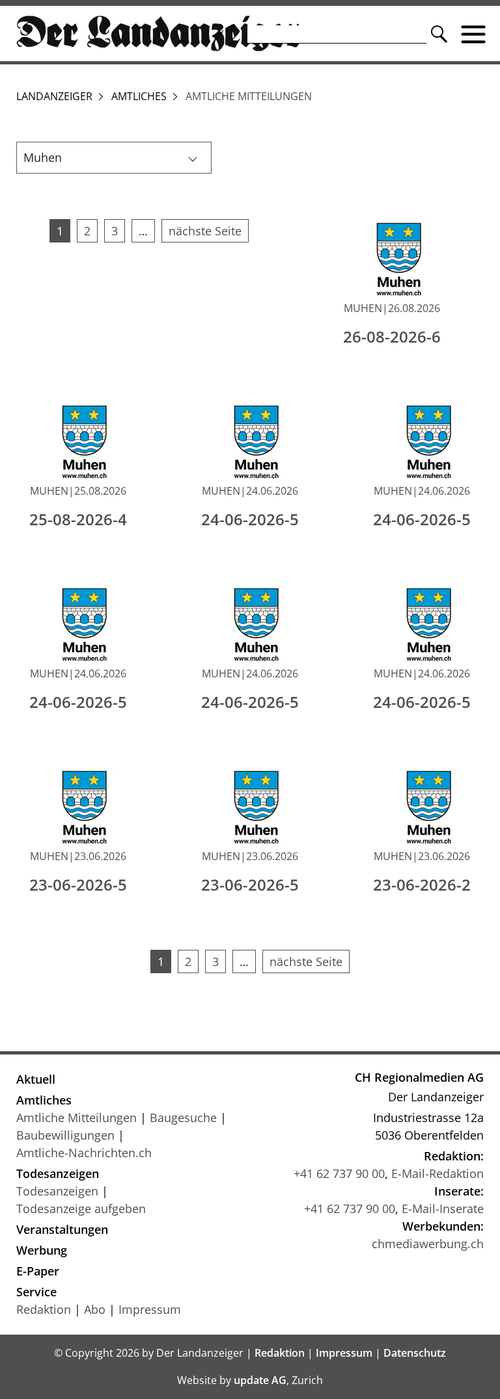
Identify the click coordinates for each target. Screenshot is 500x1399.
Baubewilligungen (65, 1135)
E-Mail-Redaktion (437, 1173)
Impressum (149, 1309)
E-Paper (37, 1271)
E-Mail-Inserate (443, 1208)
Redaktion (43, 1309)
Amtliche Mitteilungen (76, 1117)
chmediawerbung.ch (428, 1243)
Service (36, 1292)
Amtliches (139, 96)
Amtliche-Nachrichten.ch (84, 1152)
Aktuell (35, 1079)
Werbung (41, 1250)
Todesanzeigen (57, 1173)
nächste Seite (205, 231)
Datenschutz (414, 1353)
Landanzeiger (54, 96)
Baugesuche (183, 1117)
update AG (260, 1380)
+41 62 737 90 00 (339, 1173)
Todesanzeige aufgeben (81, 1208)
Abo (94, 1309)
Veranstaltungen (62, 1229)
